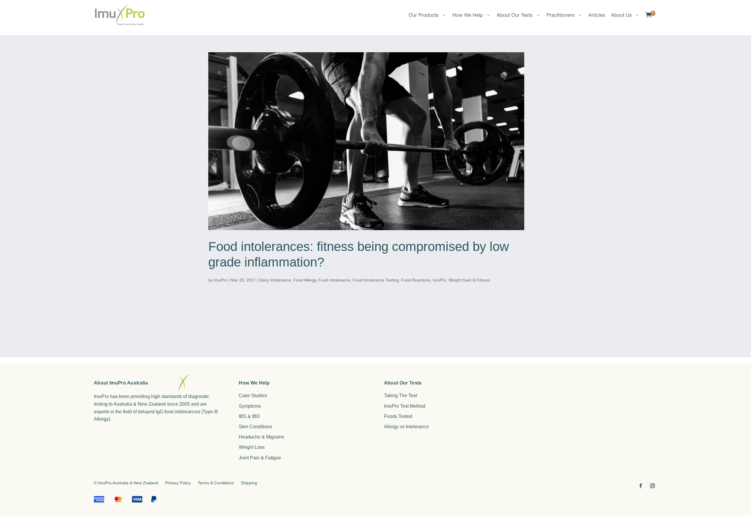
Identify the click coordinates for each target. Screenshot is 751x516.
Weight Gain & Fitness (469, 280)
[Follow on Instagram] (652, 485)
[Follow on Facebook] (640, 485)
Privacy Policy (178, 482)
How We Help (467, 15)
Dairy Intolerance (275, 280)
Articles (596, 15)
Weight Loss (252, 447)
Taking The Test (400, 395)
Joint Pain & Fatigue (260, 457)
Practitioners (561, 15)
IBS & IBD (249, 416)
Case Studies (253, 395)
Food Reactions (415, 280)
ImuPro (220, 280)
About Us (621, 15)
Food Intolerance (334, 280)
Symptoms (250, 406)
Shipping (249, 482)
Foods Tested (398, 416)
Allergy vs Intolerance (406, 426)
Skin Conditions (255, 426)
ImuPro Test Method (404, 406)
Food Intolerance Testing (376, 280)
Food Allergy (304, 280)
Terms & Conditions (216, 482)
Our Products (424, 15)
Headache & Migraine (261, 436)
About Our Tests (515, 15)
